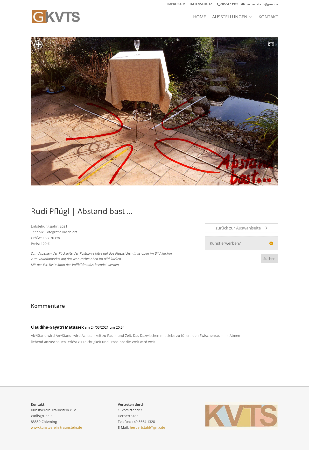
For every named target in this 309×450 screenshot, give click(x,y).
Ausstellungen (229, 17)
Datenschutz (201, 4)
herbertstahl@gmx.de (147, 427)
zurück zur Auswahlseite (238, 228)
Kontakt (268, 17)
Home (199, 17)
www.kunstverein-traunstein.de (56, 427)
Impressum (176, 4)
